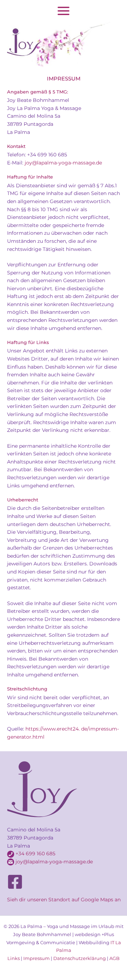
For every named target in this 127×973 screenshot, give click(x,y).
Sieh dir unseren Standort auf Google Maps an (64, 899)
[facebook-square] (15, 882)
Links (13, 958)
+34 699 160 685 (35, 853)
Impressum (36, 958)
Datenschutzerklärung (79, 958)
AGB (114, 958)
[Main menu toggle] (63, 11)
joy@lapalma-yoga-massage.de (54, 861)
